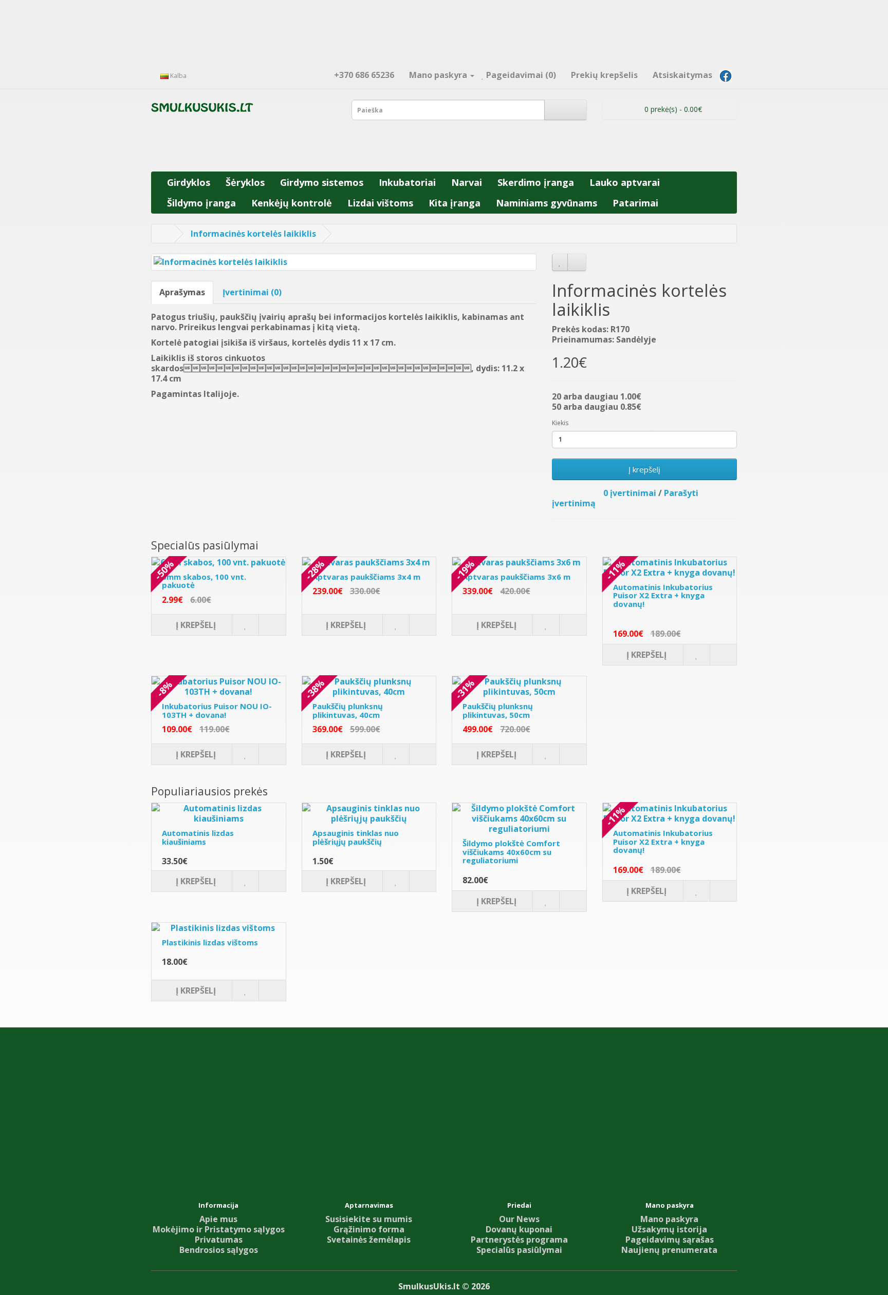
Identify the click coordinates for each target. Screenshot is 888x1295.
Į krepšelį (644, 469)
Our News (519, 1219)
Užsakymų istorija (669, 1229)
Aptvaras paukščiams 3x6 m (516, 577)
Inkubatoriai (407, 182)
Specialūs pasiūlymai (519, 1249)
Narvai (466, 182)
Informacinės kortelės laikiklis (253, 233)
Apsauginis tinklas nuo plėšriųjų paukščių (355, 837)
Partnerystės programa (519, 1239)
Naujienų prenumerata (669, 1249)
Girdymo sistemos (321, 182)
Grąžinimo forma (369, 1229)
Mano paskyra (669, 1219)
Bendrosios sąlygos (218, 1249)
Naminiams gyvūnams (546, 203)
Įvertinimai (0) (252, 292)
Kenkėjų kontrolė (291, 203)
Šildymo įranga (201, 203)
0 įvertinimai (629, 493)
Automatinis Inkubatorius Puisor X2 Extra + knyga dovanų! (663, 595)
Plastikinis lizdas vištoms (210, 942)
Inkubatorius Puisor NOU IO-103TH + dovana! (217, 710)
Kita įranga (454, 203)
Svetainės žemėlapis (369, 1239)
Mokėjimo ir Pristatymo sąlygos (219, 1229)
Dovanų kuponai (519, 1229)
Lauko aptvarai (624, 182)
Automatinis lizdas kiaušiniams (198, 837)
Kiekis (560, 422)
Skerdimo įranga (535, 182)
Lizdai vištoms (380, 203)
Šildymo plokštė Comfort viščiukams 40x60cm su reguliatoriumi (511, 851)
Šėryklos (245, 182)
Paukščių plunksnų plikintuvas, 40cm (347, 710)
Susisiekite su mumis (368, 1219)
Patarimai (635, 203)
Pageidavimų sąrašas (669, 1239)
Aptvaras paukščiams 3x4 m (366, 577)
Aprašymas (182, 292)
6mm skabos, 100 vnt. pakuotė (204, 581)
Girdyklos (188, 182)
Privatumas (219, 1239)
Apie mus (218, 1219)
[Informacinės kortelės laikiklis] (343, 262)
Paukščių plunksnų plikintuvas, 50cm (497, 710)
